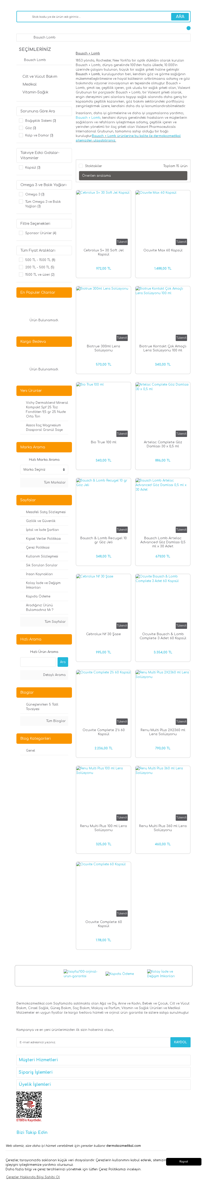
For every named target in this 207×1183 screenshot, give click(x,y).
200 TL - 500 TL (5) (39, 267)
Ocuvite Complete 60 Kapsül (103, 924)
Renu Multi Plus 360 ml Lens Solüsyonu (163, 828)
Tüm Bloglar (55, 721)
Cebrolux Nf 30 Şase (103, 634)
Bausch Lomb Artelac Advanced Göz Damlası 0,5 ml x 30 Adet (163, 542)
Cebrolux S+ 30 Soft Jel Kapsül (104, 252)
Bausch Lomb (45, 37)
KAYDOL (180, 1042)
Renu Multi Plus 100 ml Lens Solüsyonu (103, 828)
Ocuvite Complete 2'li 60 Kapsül (104, 732)
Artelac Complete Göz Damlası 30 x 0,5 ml (163, 444)
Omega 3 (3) (34, 194)
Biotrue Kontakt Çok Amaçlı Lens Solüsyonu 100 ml (162, 348)
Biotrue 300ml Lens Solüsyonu (103, 348)
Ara (63, 662)
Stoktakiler (93, 166)
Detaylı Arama (54, 675)
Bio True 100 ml (103, 442)
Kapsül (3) (32, 167)
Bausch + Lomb (88, 117)
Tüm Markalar (54, 482)
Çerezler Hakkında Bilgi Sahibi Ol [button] (33, 1177)
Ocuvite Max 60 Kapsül (163, 250)
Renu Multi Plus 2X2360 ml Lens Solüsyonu (163, 732)
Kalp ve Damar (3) (39, 135)
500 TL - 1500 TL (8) (40, 260)
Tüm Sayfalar (55, 622)
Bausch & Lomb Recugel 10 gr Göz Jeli (103, 540)
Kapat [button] (183, 1161)
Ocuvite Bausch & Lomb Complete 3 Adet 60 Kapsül (163, 636)
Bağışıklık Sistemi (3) (40, 121)
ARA (180, 16)
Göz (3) (30, 128)
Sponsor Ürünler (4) (40, 233)
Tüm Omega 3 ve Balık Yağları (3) (43, 204)
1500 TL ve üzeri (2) (40, 274)
